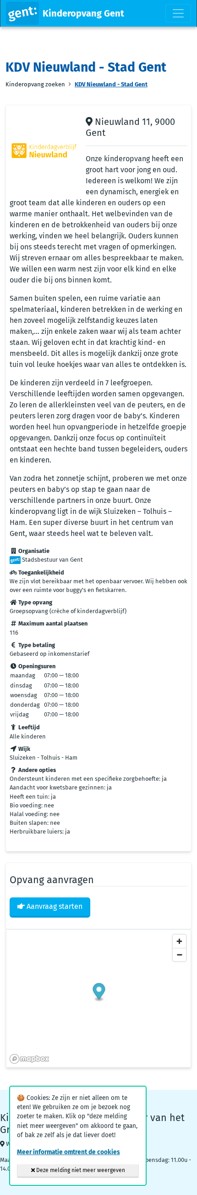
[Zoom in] (179, 941)
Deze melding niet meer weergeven (80, 1170)
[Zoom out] (179, 954)
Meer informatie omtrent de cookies (68, 1152)
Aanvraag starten (53, 906)
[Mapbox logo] (29, 1059)
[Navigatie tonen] (178, 13)
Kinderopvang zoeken (35, 84)
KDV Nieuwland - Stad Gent (111, 84)
